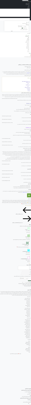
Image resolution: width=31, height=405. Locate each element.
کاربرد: (28, 83)
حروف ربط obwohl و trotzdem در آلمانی (26, 81)
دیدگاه (30, 269)
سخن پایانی (29, 90)
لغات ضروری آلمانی (28, 325)
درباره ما (28, 18)
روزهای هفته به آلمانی (27, 326)
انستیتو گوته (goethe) (28, 348)
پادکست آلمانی (27, 12)
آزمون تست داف (28, 300)
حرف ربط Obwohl (28, 82)
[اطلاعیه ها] (30, 54)
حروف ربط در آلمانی (25, 192)
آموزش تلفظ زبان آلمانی (27, 319)
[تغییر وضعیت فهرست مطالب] (30, 79)
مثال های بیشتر (28, 88)
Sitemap (29, 347)
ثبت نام (22, 396)
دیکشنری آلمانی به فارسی (27, 324)
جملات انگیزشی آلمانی (27, 305)
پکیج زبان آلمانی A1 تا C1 (27, 298)
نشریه (29, 345)
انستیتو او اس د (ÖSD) (27, 343)
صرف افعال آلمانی (28, 337)
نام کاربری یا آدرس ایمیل (24, 23)
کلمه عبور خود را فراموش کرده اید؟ (27, 396)
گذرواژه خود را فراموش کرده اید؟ (24, 29)
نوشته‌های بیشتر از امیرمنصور (28, 205)
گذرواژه (26, 24)
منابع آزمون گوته (28, 311)
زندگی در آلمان (28, 306)
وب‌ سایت (30, 274)
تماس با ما (27, 19)
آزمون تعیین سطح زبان (26, 10)
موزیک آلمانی (27, 11)
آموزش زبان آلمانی (29, 67)
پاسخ (29, 241)
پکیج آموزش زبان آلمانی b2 (27, 299)
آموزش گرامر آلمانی (28, 330)
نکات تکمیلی (28, 89)
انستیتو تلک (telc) (28, 344)
